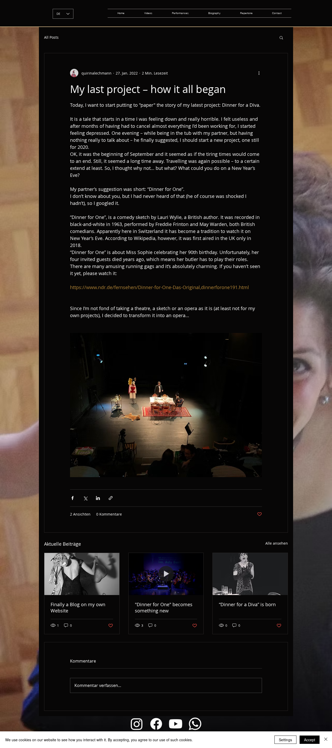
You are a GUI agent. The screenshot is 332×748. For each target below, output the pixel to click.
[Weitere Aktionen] (259, 73)
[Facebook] (156, 724)
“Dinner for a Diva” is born (247, 604)
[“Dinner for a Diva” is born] (250, 574)
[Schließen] (326, 740)
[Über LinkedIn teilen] (97, 498)
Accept (309, 739)
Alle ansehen (276, 543)
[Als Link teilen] (110, 498)
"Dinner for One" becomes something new (163, 607)
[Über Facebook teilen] (72, 498)
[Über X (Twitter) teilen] (85, 498)
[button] (281, 37)
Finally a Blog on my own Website (78, 607)
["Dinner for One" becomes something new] (166, 574)
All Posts (51, 37)
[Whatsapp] (195, 724)
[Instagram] (136, 724)
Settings (285, 739)
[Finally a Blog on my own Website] (81, 574)
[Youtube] (175, 724)
